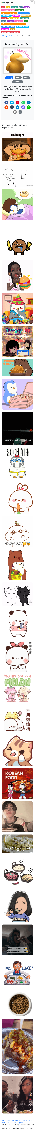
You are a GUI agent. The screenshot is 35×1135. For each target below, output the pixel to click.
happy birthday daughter (9, 13)
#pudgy (6, 315)
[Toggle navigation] (32, 2)
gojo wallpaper (25, 15)
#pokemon (18, 82)
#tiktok (6, 1108)
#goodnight (7, 211)
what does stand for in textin (10, 32)
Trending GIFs (27, 1120)
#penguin (7, 318)
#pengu (6, 401)
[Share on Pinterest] (17, 102)
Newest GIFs (5, 1123)
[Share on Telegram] (17, 107)
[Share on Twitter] (12, 102)
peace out (16, 15)
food (8, 7)
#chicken (6, 374)
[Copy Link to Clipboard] (20, 112)
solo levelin (5, 29)
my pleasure (18, 21)
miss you (4, 18)
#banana (6, 703)
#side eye (7, 1111)
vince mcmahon (14, 18)
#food (26, 78)
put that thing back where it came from (14, 24)
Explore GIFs (5, 1120)
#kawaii (6, 473)
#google (6, 882)
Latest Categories (17, 1123)
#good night (7, 214)
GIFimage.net (5, 36)
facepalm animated (22, 26)
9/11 (26, 21)
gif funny (10, 21)
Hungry (13, 36)
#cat (5, 764)
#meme (6, 404)
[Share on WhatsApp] (23, 102)
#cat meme (7, 760)
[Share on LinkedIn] (29, 102)
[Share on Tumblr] (12, 107)
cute (3, 7)
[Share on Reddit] (6, 107)
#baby (6, 476)
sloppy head (19, 10)
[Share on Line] (29, 107)
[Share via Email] (15, 112)
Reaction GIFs (16, 1120)
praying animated (24, 13)
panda (12, 29)
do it (20, 7)
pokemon (14, 7)
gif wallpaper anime (8, 10)
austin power (25, 18)
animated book (6, 15)
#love (5, 603)
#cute (18, 78)
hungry (9, 78)
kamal (4, 21)
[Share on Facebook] (6, 102)
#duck (6, 354)
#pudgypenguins (9, 572)
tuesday (26, 7)
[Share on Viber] (23, 107)
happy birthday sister (8, 26)
